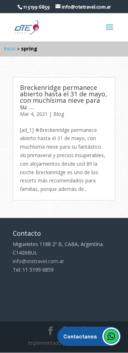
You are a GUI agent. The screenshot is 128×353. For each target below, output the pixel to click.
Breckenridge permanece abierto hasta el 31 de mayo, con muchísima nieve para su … (63, 97)
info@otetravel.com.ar (38, 261)
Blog (58, 114)
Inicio (10, 48)
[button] (89, 336)
